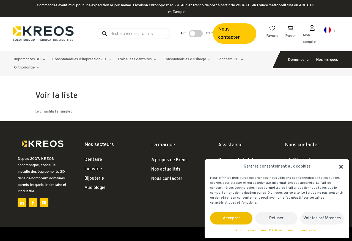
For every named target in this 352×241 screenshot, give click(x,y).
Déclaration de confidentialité (292, 230)
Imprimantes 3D (27, 59)
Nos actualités (165, 169)
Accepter (231, 218)
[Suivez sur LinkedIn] (22, 202)
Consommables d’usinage (184, 59)
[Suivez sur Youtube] (44, 202)
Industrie (93, 169)
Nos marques (327, 60)
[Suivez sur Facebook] (33, 202)
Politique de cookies (250, 230)
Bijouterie (94, 178)
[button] (341, 166)
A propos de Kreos (169, 160)
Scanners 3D (228, 59)
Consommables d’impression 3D (79, 59)
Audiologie (95, 188)
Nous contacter (229, 33)
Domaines (296, 60)
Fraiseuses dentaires (135, 59)
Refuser (276, 218)
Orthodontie (24, 68)
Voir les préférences (322, 218)
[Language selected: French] (329, 30)
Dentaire (93, 160)
